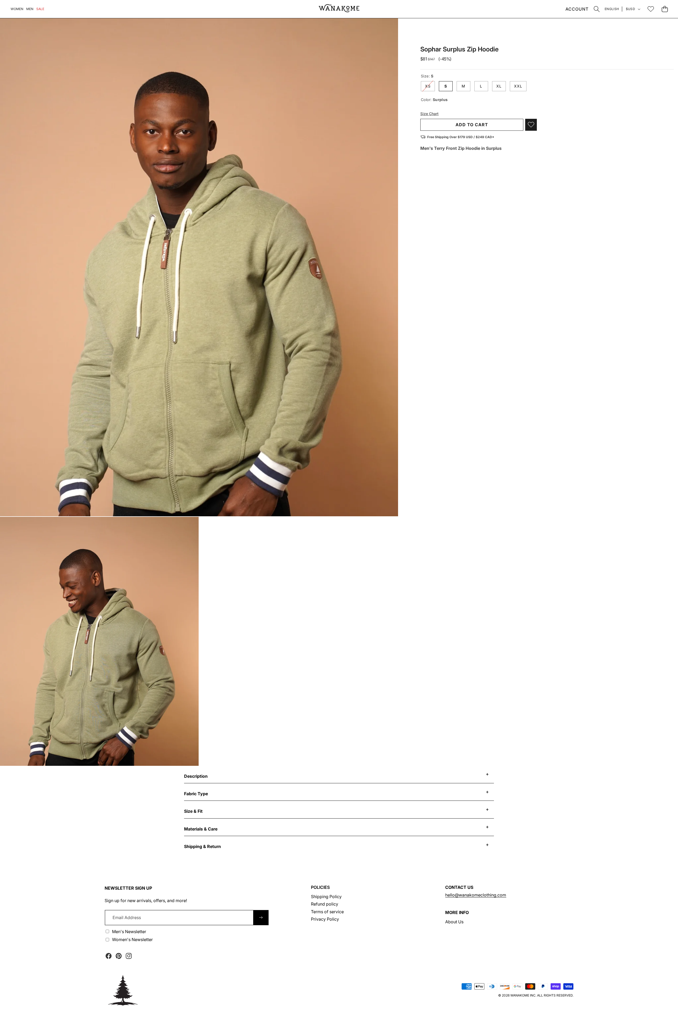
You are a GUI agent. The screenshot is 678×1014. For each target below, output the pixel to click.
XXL (518, 86)
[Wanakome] (339, 9)
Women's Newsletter (132, 939)
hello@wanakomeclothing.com (475, 895)
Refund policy (324, 904)
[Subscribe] (260, 917)
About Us (454, 921)
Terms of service (327, 911)
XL (499, 86)
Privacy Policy (325, 919)
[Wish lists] (651, 9)
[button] (597, 9)
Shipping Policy (326, 896)
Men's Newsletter (129, 931)
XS (430, 87)
